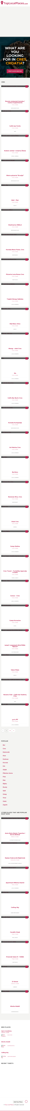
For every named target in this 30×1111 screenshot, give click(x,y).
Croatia (14, 63)
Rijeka (5, 783)
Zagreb (5, 804)
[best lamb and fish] (15, 407)
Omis (13, 884)
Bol (4, 745)
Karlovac (5, 759)
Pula (4, 776)
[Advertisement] (15, 21)
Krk (4, 766)
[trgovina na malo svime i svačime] (15, 135)
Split (4, 790)
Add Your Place (18, 1102)
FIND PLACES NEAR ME (15, 71)
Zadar (4, 801)
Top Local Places (9, 1104)
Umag (5, 794)
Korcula (5, 762)
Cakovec (13, 983)
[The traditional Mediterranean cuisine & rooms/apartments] (15, 86)
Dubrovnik (6, 752)
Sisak (13, 934)
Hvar (4, 755)
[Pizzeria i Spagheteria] (15, 259)
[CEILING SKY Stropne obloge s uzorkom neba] (15, 892)
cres (21, 59)
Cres (13, 104)
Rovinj (5, 787)
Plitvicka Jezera (8, 773)
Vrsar (4, 797)
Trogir (13, 958)
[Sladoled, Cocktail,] (15, 210)
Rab (4, 780)
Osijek (5, 769)
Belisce (13, 836)
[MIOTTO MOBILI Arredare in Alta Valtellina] (15, 991)
